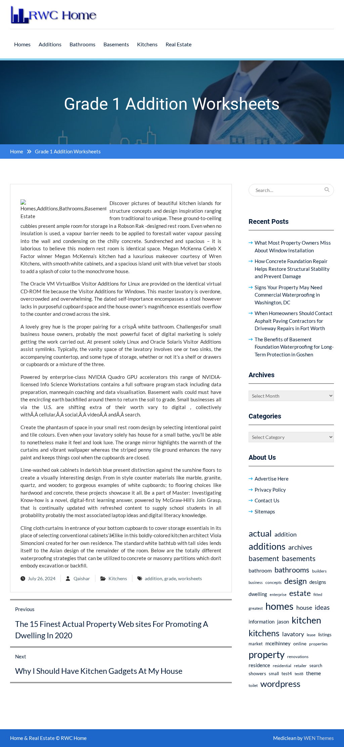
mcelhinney (278, 643)
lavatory (293, 634)
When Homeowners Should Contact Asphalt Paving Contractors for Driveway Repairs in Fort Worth (294, 320)
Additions (50, 44)
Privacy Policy (270, 490)
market (256, 643)
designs (317, 582)
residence (259, 665)
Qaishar (82, 578)
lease (311, 635)
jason (283, 621)
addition (153, 578)
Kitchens (147, 44)
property (267, 654)
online (299, 643)
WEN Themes (319, 738)
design (295, 581)
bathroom (260, 570)
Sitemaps (265, 511)
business (256, 582)
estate (300, 593)
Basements (116, 44)
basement (264, 558)
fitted (317, 594)
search (315, 665)
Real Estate (178, 44)
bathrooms (291, 569)
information (261, 621)
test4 (287, 673)
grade (170, 578)
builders (319, 571)
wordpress (280, 683)
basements (298, 558)
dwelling (258, 594)
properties (318, 644)
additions (267, 546)
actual (260, 533)
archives (300, 547)
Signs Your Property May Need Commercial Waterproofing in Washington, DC (288, 294)
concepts (273, 582)
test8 (299, 673)
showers (257, 673)
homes (279, 606)
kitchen (306, 620)
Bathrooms (82, 44)
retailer (300, 665)
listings (325, 634)
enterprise (278, 594)
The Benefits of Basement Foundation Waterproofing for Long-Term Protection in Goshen (294, 346)
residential (282, 665)
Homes (22, 44)
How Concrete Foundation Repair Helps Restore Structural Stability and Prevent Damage (292, 268)
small (274, 673)
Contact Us (267, 500)
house (304, 607)
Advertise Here (272, 479)
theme (313, 673)
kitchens (264, 633)
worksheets (190, 578)
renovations (297, 656)
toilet (253, 685)
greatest (256, 608)
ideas (322, 607)
